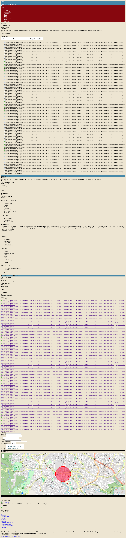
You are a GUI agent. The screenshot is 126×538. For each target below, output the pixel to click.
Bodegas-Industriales (7, 525)
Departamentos (5, 516)
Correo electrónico (6, 441)
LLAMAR (7, 10)
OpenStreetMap (116, 494)
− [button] (2, 457)
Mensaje (3, 449)
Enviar (2, 450)
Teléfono (3, 436)
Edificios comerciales (7, 522)
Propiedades (7, 12)
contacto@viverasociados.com (9, 4)
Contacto (6, 21)
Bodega (3, 527)
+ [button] (2, 455)
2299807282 (5, 502)
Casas (3, 518)
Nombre (3, 434)
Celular (3, 439)
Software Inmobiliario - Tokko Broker (11, 536)
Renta (5, 15)
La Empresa (7, 18)
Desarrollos (7, 13)
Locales (3, 521)
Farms (3, 529)
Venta (5, 16)
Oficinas (3, 519)
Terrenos (3, 515)
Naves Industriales (6, 524)
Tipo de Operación (6, 443)
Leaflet (110, 494)
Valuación (7, 19)
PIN (2, 438)
